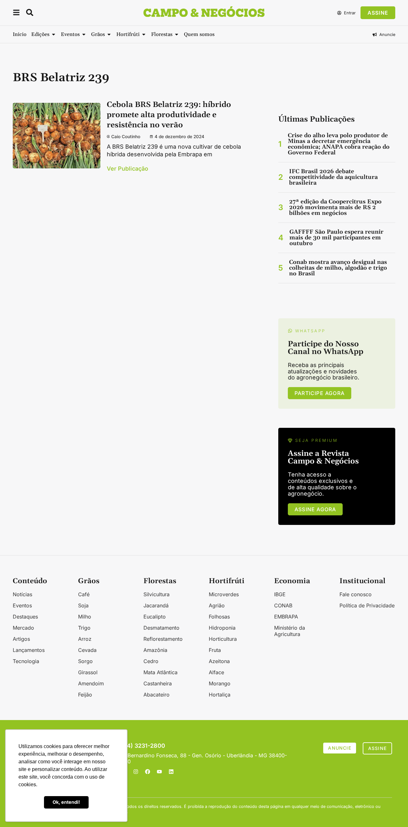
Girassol (88, 672)
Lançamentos (29, 650)
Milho (84, 616)
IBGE (280, 594)
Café (84, 594)
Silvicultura (156, 594)
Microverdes (224, 594)
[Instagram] (136, 772)
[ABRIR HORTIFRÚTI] (143, 34)
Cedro (150, 661)
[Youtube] (159, 772)
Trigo (84, 628)
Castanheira (157, 683)
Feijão (85, 694)
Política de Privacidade (367, 605)
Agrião (217, 605)
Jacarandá (156, 605)
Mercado (23, 628)
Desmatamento (161, 628)
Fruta (215, 650)
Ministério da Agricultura (289, 631)
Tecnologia (26, 661)
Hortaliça (219, 694)
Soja (83, 605)
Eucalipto (154, 616)
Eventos (22, 605)
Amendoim (91, 683)
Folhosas (219, 616)
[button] (16, 13)
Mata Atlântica (160, 672)
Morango (219, 683)
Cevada (87, 650)
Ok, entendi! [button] (66, 802)
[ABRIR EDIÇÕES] (53, 34)
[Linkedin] (171, 772)
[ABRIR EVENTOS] (83, 34)
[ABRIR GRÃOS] (109, 34)
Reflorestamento (163, 639)
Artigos (21, 639)
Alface (216, 672)
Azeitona (219, 661)
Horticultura (223, 639)
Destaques (25, 616)
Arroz (84, 639)
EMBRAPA (286, 616)
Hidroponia (222, 628)
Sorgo (85, 661)
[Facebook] (147, 772)
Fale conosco (355, 594)
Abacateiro (156, 694)
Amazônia (155, 650)
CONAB (283, 605)
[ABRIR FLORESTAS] (176, 34)
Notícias (22, 594)
